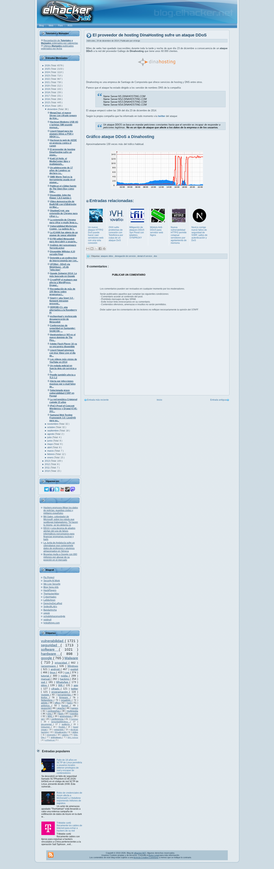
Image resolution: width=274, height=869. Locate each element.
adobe (44, 702)
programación (60, 691)
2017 (48, 96)
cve (67, 672)
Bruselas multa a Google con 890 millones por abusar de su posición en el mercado (60, 557)
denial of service (145, 256)
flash (61, 713)
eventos (74, 713)
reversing (51, 735)
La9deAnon (49, 600)
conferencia (57, 719)
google (47, 658)
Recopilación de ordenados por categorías (59, 41)
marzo (50, 451)
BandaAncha (50, 610)
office (58, 702)
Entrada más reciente (98, 400)
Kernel (66, 705)
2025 (48, 69)
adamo (65, 735)
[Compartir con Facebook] (100, 248)
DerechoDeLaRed (52, 603)
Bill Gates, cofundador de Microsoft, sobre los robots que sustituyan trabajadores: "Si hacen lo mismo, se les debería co (60, 520)
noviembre (53, 424)
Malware (71, 658)
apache (61, 708)
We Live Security (51, 584)
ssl (43, 719)
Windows (72, 665)
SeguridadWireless (60, 722)
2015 (48, 102)
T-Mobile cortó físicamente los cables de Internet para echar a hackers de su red (69, 827)
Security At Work (51, 580)
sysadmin (66, 700)
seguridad (51, 645)
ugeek (46, 613)
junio (50, 440)
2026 (48, 65)
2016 (48, 99)
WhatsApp (62, 682)
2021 (48, 82)
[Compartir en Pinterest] (104, 248)
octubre (51, 427)
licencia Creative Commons (146, 857)
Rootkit (62, 727)
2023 (48, 75)
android (56, 669)
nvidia (65, 675)
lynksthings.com (51, 623)
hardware (51, 654)
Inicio (159, 400)
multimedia (72, 711)
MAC (50, 716)
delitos (75, 732)
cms (49, 713)
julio (49, 437)
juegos (74, 708)
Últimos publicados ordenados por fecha (57, 47)
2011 (47, 467)
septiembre (53, 430)
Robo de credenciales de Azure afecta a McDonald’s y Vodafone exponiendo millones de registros (69, 798)
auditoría (66, 724)
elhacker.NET (140, 853)
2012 (48, 464)
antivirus (46, 705)
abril (49, 447)
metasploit (59, 729)
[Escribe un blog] (92, 248)
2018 (48, 92)
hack (70, 702)
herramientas (64, 694)
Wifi (61, 685)
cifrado (56, 688)
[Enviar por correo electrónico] (88, 248)
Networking (47, 700)
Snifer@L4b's (50, 606)
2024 (48, 72)
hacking (65, 678)
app (76, 685)
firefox (45, 697)
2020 (48, 85)
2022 (48, 79)
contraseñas (54, 711)
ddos (44, 685)
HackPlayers (49, 590)
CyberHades (49, 597)
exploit (74, 669)
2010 (48, 471)
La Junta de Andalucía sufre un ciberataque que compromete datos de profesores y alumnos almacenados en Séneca (59, 546)
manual (46, 678)
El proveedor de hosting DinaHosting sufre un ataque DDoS (150, 35)
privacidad (62, 662)
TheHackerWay (51, 593)
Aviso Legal (154, 855)
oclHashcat (50, 740)
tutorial (45, 675)
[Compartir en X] (96, 248)
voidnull (47, 619)
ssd (43, 682)
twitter (74, 688)
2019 (48, 89)
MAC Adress (72, 737)
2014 (48, 106)
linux (53, 672)
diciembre (52, 109)
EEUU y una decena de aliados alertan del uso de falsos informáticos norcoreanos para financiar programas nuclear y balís (59, 534)
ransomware (49, 665)
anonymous (66, 716)
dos (155, 256)
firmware (64, 697)
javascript (46, 708)
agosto (51, 434)
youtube (45, 694)
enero (50, 457)
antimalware (56, 737)
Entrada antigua (218, 400)
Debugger (46, 727)
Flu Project (48, 577)
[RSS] (51, 855)
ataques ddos (107, 256)
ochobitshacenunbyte (54, 616)
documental (47, 724)
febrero (51, 454)
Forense (74, 719)
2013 (48, 461)
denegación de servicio (125, 256)
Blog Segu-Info (51, 587)
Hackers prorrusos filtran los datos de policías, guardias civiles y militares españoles (60, 510)
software (50, 649)
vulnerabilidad (53, 641)
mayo (50, 444)
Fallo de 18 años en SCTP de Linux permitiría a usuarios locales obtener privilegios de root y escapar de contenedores (69, 766)
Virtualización (60, 732)
